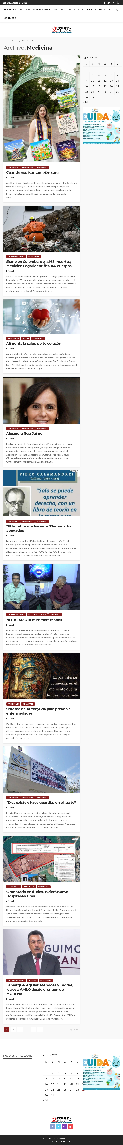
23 (86, 91)
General (32, 980)
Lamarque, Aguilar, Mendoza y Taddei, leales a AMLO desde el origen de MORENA (39, 989)
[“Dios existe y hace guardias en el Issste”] (41, 769)
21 (117, 86)
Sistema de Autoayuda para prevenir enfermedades (38, 711)
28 (117, 91)
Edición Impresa (22, 9)
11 (98, 80)
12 (105, 80)
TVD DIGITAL (105, 9)
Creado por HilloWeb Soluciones (61, 1141)
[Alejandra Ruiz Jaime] (41, 400)
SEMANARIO (42, 167)
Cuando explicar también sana (32, 172)
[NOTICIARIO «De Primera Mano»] (41, 587)
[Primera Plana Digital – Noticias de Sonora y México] (61, 1118)
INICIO (7, 9)
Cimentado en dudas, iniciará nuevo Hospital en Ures (37, 894)
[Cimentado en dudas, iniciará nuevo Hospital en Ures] (41, 859)
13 (111, 80)
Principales (27, 167)
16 (86, 86)
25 (98, 91)
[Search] (117, 9)
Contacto (10, 18)
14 (117, 80)
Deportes (91, 9)
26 (105, 91)
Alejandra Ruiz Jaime (24, 433)
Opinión (58, 9)
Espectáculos (75, 9)
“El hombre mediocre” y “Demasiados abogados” (39, 528)
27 (111, 91)
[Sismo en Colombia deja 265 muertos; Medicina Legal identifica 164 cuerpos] (41, 229)
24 (92, 91)
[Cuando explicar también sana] (41, 109)
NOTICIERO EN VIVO (37, 615)
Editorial (10, 177)
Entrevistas (14, 887)
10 (92, 80)
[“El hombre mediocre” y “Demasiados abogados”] (41, 493)
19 (105, 86)
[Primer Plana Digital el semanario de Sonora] (62, 29)
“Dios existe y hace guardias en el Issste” (41, 802)
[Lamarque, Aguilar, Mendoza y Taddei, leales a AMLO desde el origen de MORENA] (41, 952)
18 (98, 86)
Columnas (13, 167)
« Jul (85, 102)
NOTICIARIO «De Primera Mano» (34, 620)
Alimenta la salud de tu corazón (33, 343)
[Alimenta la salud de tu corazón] (41, 316)
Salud (26, 338)
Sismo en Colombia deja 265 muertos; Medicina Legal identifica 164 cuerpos (38, 263)
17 (92, 86)
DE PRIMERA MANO (42, 9)
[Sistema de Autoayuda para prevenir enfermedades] (41, 676)
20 (111, 86)
